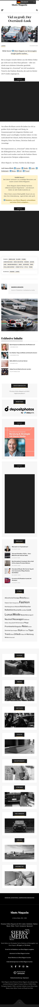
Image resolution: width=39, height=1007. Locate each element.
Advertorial (9, 598)
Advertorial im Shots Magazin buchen (19, 953)
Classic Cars (8, 603)
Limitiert (24, 610)
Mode (25, 168)
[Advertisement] (19, 101)
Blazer (18, 259)
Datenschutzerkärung (16, 978)
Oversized (26, 264)
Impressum (26, 978)
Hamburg (8, 606)
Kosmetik (17, 610)
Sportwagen (14, 630)
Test (27, 630)
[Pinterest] (19, 966)
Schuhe (30, 626)
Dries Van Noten (18, 261)
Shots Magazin (19, 912)
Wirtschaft (11, 637)
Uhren (12, 634)
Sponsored (29, 926)
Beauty (23, 598)
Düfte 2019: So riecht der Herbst (18, 361)
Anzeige (16, 598)
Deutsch (24, 2)
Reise (14, 171)
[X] (11, 966)
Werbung (30, 634)
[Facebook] (15, 966)
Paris (31, 264)
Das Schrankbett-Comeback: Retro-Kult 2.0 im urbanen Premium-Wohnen (23, 562)
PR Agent (19, 945)
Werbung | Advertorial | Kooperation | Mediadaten (19, 897)
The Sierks (27, 945)
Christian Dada (8, 261)
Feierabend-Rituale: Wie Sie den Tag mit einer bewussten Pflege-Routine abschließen (23, 570)
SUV (24, 630)
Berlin (27, 598)
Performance (20, 623)
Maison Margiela (13, 264)
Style (26, 267)
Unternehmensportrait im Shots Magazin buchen (19, 962)
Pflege (26, 623)
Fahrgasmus (15, 603)
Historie (17, 606)
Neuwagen (18, 619)
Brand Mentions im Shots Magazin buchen (19, 957)
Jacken (32, 261)
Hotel (22, 606)
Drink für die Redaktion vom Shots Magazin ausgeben (19, 949)
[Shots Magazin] (19, 5)
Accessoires (23, 926)
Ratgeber (18, 626)
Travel (17, 926)
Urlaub (17, 634)
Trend (27, 171)
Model (23, 615)
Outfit (13, 623)
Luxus (18, 168)
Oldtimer (26, 619)
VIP (25, 634)
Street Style (19, 267)
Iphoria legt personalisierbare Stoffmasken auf (22, 344)
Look (5, 264)
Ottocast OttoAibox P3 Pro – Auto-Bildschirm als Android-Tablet (21, 554)
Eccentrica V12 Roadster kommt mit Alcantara (21, 579)
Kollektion (9, 610)
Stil (20, 171)
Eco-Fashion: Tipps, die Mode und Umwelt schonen (23, 352)
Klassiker (27, 606)
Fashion (26, 261)
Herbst (12, 606)
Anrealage (12, 259)
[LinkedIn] (27, 966)
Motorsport (29, 615)
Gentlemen (29, 924)
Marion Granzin (17, 287)
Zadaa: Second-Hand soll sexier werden (20, 369)
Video (22, 634)
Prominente (9, 626)
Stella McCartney (9, 267)
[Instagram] (23, 966)
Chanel (24, 259)
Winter (7, 637)
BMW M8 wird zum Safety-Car (24, 324)
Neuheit (8, 619)
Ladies (3, 45)
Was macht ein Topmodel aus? (20, 546)
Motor (12, 926)
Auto (33, 168)
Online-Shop (8, 623)
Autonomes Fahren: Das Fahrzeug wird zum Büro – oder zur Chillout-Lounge (18, 308)
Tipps (30, 630)
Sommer (7, 630)
